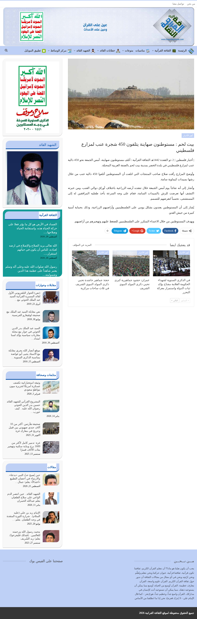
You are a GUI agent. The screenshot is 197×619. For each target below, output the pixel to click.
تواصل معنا (178, 3)
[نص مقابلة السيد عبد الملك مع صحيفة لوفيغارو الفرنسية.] (51, 316)
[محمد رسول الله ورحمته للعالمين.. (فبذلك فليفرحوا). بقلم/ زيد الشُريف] (51, 536)
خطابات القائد (107, 50)
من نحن (191, 3)
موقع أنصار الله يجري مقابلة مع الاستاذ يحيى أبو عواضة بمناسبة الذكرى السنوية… (24, 354)
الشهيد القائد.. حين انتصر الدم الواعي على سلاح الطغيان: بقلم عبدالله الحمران (23, 497)
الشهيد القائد (83, 50)
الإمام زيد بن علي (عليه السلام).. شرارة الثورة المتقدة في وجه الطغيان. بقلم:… (23, 516)
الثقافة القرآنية (163, 50)
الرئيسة (182, 50)
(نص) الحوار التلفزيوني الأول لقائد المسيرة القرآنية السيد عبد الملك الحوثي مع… (24, 296)
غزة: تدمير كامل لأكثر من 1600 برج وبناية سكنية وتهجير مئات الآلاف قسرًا (24, 446)
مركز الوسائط (59, 50)
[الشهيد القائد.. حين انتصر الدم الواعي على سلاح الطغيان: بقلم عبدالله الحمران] (51, 498)
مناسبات (140, 50)
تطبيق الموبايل (32, 50)
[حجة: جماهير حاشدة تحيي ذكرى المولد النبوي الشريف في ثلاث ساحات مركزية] (90, 263)
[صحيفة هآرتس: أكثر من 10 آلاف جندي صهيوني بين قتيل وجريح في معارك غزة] (51, 428)
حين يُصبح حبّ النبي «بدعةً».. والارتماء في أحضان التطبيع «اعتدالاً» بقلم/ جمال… (24, 478)
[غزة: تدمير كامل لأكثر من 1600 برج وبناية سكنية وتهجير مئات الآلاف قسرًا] (51, 447)
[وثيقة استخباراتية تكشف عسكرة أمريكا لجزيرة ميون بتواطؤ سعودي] (51, 387)
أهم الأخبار (188, 135)
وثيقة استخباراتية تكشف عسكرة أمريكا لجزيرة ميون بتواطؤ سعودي (24, 386)
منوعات (129, 50)
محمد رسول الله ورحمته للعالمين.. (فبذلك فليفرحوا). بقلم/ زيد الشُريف (24, 535)
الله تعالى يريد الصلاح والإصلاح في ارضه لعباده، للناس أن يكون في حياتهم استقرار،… (33, 249)
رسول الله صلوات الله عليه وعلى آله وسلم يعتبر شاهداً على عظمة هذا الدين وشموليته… (31, 270)
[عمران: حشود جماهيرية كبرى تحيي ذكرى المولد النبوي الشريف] (131, 263)
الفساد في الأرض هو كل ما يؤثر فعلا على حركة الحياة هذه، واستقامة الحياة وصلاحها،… (32, 228)
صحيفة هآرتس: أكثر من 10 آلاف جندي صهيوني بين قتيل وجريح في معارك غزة (24, 427)
